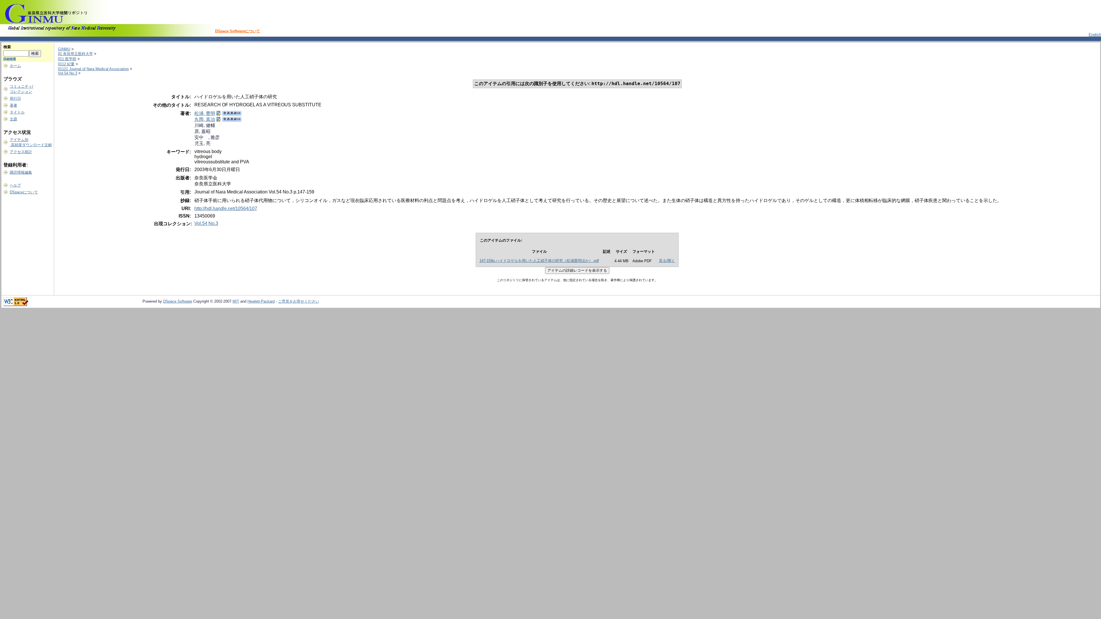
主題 (13, 119)
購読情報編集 (21, 172)
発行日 (15, 98)
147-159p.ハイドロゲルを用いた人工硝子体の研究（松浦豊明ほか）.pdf (539, 260)
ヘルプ (15, 185)
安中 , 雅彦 (207, 137)
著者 (13, 105)
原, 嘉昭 (202, 131)
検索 (7, 47)
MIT (236, 301)
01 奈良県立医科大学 (75, 54)
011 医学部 (67, 59)
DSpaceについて (24, 192)
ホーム (15, 66)
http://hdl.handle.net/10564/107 (225, 208)
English (1095, 34)
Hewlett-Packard (261, 301)
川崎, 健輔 (204, 125)
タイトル (17, 112)
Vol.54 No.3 (67, 73)
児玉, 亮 (202, 143)
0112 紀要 (66, 64)
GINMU (64, 49)
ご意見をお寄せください (298, 301)
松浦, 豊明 (204, 113)
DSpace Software (177, 301)
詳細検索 (9, 58)
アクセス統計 (21, 152)
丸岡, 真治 (204, 119)
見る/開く (667, 260)
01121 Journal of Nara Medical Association (93, 69)
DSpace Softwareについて (237, 31)
